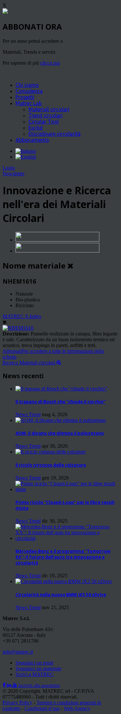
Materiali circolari (48, 109)
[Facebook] (5, 685)
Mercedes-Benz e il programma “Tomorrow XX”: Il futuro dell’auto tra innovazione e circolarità (62, 557)
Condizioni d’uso (42, 708)
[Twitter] (10, 685)
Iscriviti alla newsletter (39, 685)
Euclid (35, 128)
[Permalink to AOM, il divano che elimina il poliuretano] (60, 420)
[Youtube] (15, 685)
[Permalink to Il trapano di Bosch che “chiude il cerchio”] (61, 388)
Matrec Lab (28, 103)
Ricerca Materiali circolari (29, 362)
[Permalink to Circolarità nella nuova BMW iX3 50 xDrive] (63, 581)
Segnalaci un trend (34, 662)
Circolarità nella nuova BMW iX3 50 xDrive (60, 595)
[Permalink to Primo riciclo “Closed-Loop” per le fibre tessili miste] (66, 489)
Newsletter (14, 173)
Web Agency (77, 708)
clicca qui (50, 63)
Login (9, 167)
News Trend (28, 414)
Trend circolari (45, 115)
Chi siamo (27, 85)
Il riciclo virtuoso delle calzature (50, 465)
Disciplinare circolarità (54, 134)
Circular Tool (43, 121)
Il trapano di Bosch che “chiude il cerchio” (60, 402)
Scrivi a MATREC (34, 674)
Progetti (24, 97)
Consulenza (29, 91)
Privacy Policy (17, 702)
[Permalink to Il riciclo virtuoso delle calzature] (50, 451)
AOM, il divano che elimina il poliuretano (59, 433)
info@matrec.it (18, 651)
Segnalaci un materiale (38, 668)
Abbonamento (32, 140)
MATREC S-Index (22, 316)
